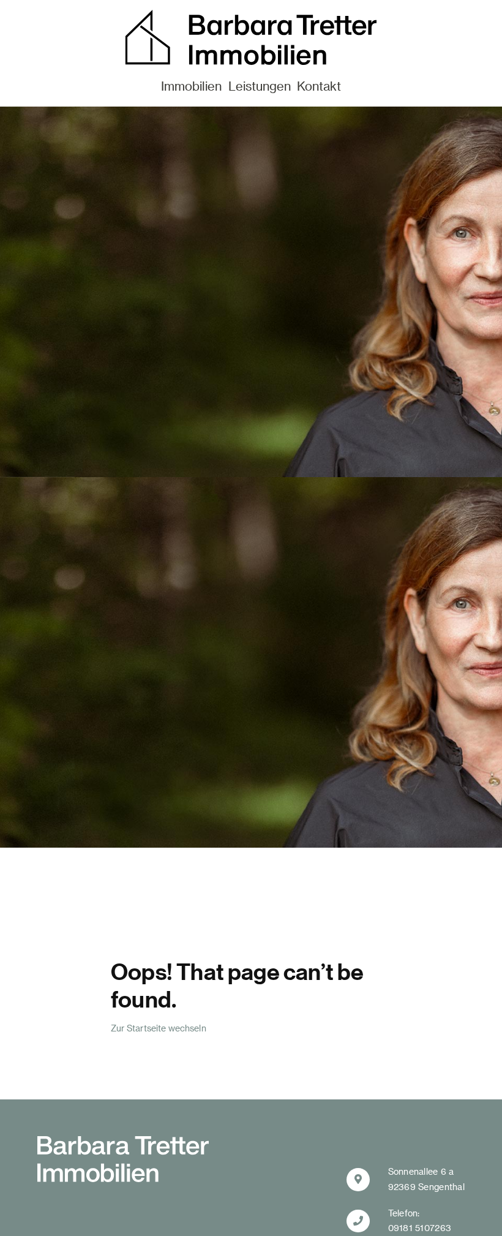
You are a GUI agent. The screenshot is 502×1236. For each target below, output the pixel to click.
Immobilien (191, 85)
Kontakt (319, 85)
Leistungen (259, 85)
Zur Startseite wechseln (158, 1028)
